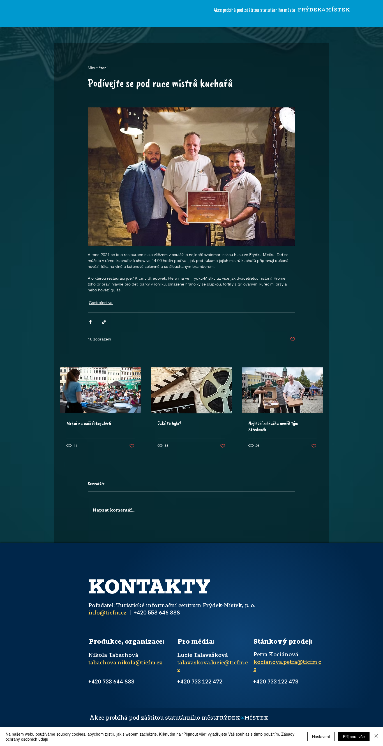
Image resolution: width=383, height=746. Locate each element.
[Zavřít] (376, 736)
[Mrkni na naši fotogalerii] (100, 390)
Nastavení (321, 736)
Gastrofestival (101, 302)
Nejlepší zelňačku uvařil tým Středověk (273, 426)
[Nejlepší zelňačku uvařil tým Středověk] (282, 390)
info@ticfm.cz (107, 612)
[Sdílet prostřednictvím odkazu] (104, 321)
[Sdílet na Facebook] (90, 321)
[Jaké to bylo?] (191, 390)
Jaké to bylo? (169, 423)
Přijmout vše (354, 736)
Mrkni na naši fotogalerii (88, 423)
